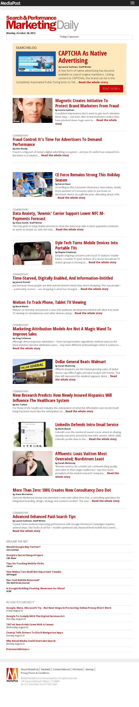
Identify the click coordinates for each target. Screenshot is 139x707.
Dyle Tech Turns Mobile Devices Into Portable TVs (86, 245)
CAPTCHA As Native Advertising (82, 57)
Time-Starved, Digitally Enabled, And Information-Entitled (63, 278)
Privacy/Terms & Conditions (35, 673)
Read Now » (111, 89)
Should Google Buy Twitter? (23, 546)
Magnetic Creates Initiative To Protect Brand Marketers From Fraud (87, 103)
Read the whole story (93, 82)
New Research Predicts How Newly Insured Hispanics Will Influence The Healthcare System (62, 397)
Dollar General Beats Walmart (80, 361)
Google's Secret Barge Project (24, 555)
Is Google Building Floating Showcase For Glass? (35, 588)
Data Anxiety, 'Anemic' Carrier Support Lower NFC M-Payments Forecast (59, 215)
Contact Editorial (61, 669)
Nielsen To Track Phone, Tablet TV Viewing (49, 302)
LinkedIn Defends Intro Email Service (86, 424)
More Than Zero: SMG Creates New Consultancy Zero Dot (62, 490)
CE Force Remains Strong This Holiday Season (87, 177)
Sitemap (89, 669)
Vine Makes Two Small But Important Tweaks (33, 571)
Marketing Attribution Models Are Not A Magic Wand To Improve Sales (62, 331)
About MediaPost (30, 669)
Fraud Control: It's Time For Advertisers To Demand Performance (57, 141)
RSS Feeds (78, 669)
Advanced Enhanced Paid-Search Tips (44, 516)
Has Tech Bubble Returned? (23, 580)
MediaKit (45, 669)
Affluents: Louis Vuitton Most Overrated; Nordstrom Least (81, 456)
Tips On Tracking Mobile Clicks (25, 563)
